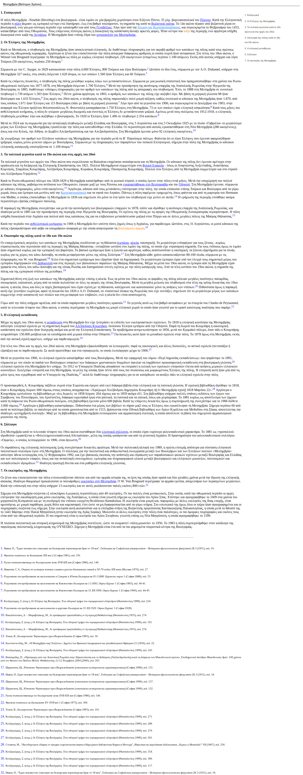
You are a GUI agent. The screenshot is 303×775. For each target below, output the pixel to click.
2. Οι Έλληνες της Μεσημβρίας (260, 21)
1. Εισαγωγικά (252, 15)
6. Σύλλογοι (250, 54)
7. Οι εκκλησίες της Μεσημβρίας (260, 60)
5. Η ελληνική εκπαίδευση (258, 48)
